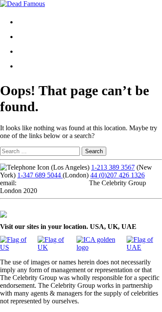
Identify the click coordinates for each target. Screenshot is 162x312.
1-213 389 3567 (113, 167)
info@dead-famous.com (51, 183)
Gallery (34, 36)
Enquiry (35, 66)
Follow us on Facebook (32, 206)
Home (32, 22)
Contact (34, 51)
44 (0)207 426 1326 (117, 175)
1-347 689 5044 (40, 175)
